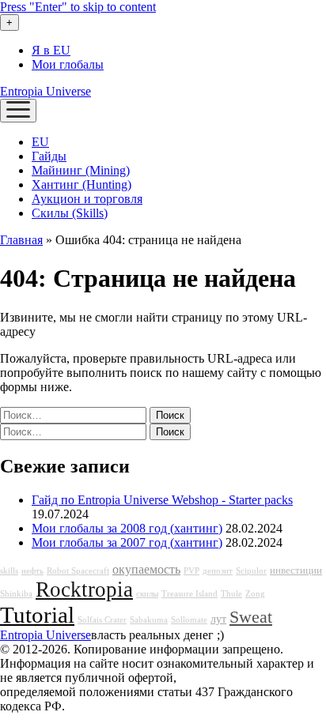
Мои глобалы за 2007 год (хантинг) (127, 542)
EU (40, 142)
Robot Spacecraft (78, 571)
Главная (21, 240)
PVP (191, 571)
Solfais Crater (102, 620)
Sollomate (189, 620)
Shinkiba (16, 593)
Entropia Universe (45, 91)
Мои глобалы (68, 64)
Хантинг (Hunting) (81, 184)
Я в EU (51, 50)
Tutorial (37, 614)
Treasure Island (189, 593)
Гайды (49, 156)
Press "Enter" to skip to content (78, 6)
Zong (255, 593)
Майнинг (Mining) (81, 170)
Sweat (250, 617)
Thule (231, 593)
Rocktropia (84, 589)
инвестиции (296, 570)
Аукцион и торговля (87, 198)
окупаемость (146, 570)
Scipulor (251, 571)
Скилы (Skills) (70, 213)
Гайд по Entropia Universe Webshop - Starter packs (162, 499)
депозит (218, 571)
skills (9, 571)
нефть (32, 571)
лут (218, 618)
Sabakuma (149, 620)
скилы (147, 593)
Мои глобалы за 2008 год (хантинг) (127, 528)
